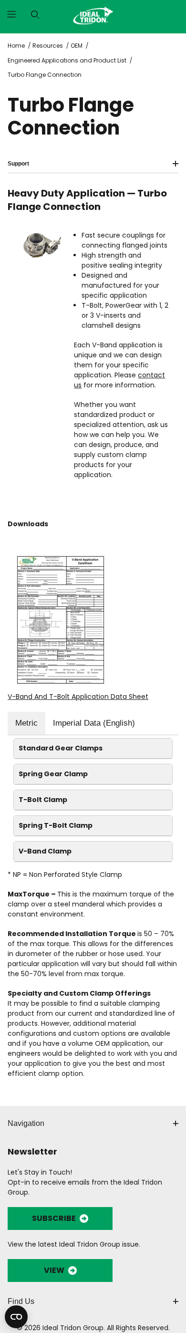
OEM (77, 46)
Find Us (21, 1301)
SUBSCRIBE (54, 1218)
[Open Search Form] (35, 15)
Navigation (26, 1123)
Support (18, 163)
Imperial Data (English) (94, 723)
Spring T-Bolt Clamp (56, 825)
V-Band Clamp (45, 851)
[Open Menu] (11, 15)
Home (16, 46)
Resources (47, 46)
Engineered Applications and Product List (67, 60)
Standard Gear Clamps (61, 748)
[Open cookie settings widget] (16, 1316)
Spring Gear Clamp (53, 774)
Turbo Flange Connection (45, 75)
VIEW (54, 1270)
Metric (26, 723)
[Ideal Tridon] (93, 14)
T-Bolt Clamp (43, 799)
